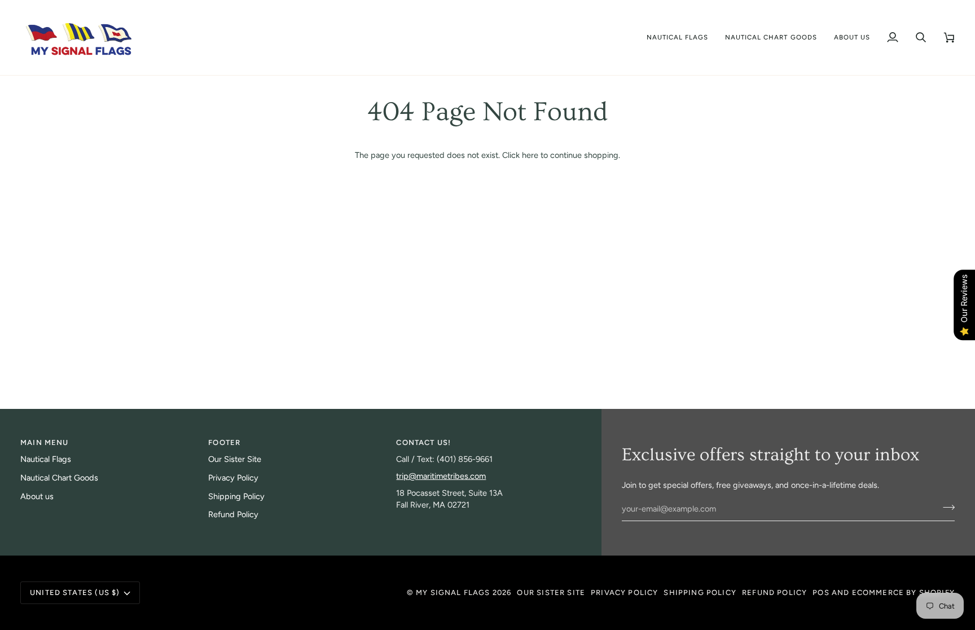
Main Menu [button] (44, 442)
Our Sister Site (234, 459)
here (530, 155)
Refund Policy (233, 514)
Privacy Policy (233, 478)
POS (821, 592)
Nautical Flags (45, 459)
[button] (677, 37)
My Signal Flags (453, 592)
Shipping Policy (236, 496)
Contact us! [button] (423, 442)
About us (37, 496)
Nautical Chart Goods (59, 478)
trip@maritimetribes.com (441, 476)
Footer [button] (224, 442)
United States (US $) (75, 592)
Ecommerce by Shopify (903, 592)
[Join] (945, 508)
